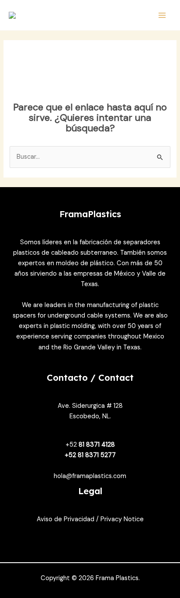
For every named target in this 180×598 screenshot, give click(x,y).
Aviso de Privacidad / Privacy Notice (90, 519)
